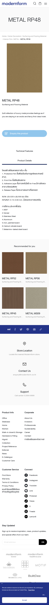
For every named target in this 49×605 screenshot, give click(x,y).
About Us (28, 418)
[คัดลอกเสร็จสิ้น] (41, 329)
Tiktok (31, 501)
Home (4, 425)
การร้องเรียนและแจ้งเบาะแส (34, 439)
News (4, 453)
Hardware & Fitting (9, 435)
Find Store (6, 475)
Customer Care (8, 460)
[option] (24, 68)
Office (4, 418)
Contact (27, 435)
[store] (40, 4)
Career (27, 432)
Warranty (6, 478)
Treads (32, 511)
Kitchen (5, 428)
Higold (4, 439)
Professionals (30, 425)
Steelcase (6, 421)
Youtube (32, 485)
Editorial (5, 450)
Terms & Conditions (10, 482)
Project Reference (9, 446)
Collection (6, 443)
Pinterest (33, 496)
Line (31, 490)
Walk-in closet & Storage (12, 432)
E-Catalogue (7, 457)
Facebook (33, 475)
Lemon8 (32, 516)
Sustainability (30, 428)
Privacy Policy (8, 485)
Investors (28, 421)
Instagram (33, 480)
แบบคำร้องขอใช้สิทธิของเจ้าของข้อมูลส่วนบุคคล (11, 490)
